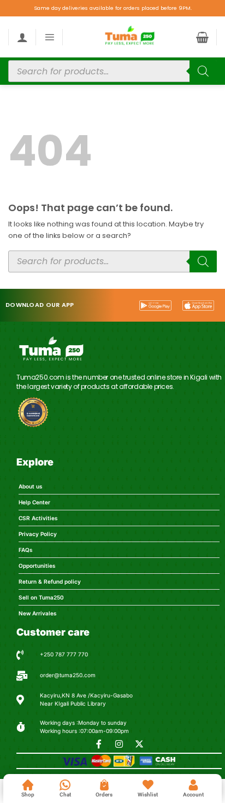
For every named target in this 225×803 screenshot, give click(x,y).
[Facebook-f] (99, 744)
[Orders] (104, 785)
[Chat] (65, 785)
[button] (49, 37)
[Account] (193, 785)
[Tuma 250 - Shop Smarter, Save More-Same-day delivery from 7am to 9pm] (129, 36)
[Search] (203, 71)
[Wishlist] (148, 785)
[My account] (22, 37)
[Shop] (28, 785)
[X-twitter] (139, 744)
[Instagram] (119, 744)
